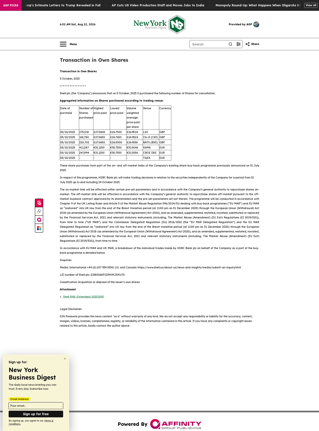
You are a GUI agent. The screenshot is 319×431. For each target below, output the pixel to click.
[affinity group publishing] (39, 220)
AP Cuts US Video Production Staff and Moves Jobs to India (158, 5)
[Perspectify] (39, 211)
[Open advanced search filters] (238, 44)
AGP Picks (10, 5)
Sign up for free (36, 414)
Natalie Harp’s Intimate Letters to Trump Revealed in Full (56, 5)
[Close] (64, 358)
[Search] (230, 44)
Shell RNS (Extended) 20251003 (83, 296)
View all (311, 5)
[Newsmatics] (39, 228)
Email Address (19, 399)
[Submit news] (39, 203)
